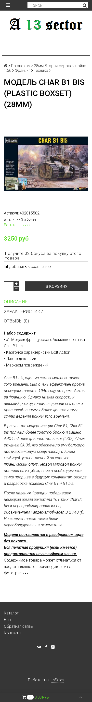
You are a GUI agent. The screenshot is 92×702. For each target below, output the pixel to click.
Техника (41, 70)
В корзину (56, 286)
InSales (58, 680)
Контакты (12, 633)
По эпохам (20, 65)
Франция (22, 70)
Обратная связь (18, 626)
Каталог (11, 613)
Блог (8, 619)
